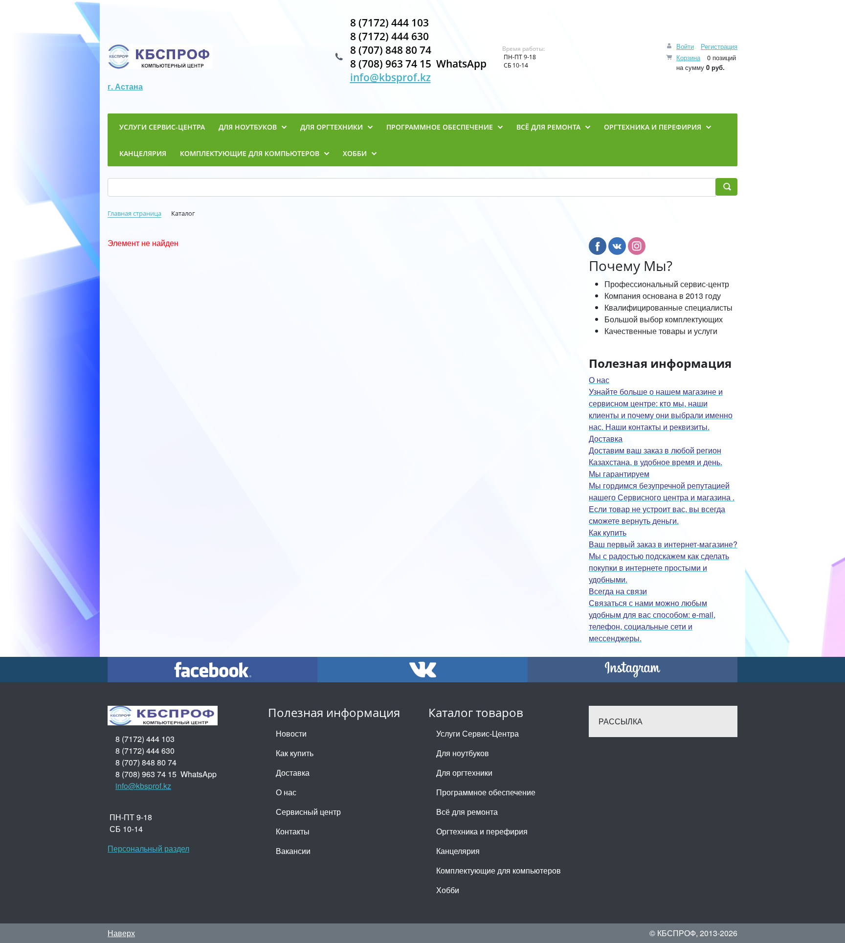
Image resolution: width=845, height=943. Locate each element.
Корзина (688, 57)
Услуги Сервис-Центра (477, 733)
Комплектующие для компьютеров (498, 870)
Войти (685, 46)
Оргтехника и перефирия (482, 831)
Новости (291, 733)
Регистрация (719, 46)
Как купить (294, 753)
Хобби (447, 890)
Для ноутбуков (462, 753)
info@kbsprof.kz (390, 77)
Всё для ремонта (467, 811)
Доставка (293, 772)
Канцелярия (458, 850)
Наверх (121, 933)
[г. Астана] (160, 57)
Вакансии (293, 850)
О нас (286, 792)
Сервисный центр (308, 811)
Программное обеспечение (485, 792)
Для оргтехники (464, 772)
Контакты (293, 831)
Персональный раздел (148, 848)
